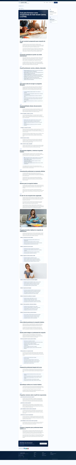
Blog (52, 2)
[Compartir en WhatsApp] (26, 448)
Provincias (47, 2)
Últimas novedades (44, 453)
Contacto (50, 2)
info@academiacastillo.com (53, 453)
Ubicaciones (43, 454)
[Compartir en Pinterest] (28, 448)
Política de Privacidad (44, 455)
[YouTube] (57, 0)
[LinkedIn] (54, 0)
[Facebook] (55, 0)
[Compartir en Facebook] (24, 448)
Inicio (44, 2)
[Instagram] (53, 0)
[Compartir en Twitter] (25, 448)
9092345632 (52, 454)
